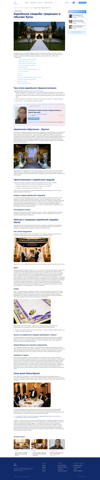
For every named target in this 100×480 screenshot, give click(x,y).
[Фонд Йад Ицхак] (16, 2)
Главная (15, 7)
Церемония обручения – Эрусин (26, 61)
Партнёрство (60, 468)
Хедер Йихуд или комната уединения (27, 79)
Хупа (20, 73)
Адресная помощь (48, 2)
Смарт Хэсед (33, 2)
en (71, 2)
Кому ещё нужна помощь (76, 31)
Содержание (18, 57)
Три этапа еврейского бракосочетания (28, 59)
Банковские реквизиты (62, 470)
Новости (27, 2)
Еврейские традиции (28, 7)
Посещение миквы (23, 67)
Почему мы (40, 2)
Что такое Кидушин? (23, 71)
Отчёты (43, 468)
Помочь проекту (33, 118)
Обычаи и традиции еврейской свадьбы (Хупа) (30, 69)
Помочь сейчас (82, 2)
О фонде (44, 465)
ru (73, 2)
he (76, 2)
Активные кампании (62, 465)
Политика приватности (78, 470)
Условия (75, 468)
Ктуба (20, 75)
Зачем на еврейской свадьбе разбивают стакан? (30, 77)
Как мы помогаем (77, 467)
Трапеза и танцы (23, 81)
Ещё (55, 2)
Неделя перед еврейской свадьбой (27, 65)
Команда (44, 467)
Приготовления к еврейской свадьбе (27, 63)
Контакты (44, 470)
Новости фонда (20, 7)
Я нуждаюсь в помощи (78, 465)
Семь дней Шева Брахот (24, 83)
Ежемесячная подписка (62, 467)
